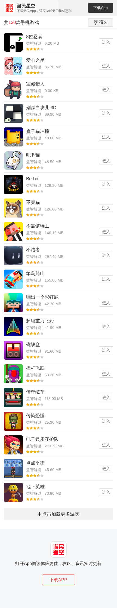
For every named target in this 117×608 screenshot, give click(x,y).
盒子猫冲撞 (37, 131)
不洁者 (33, 249)
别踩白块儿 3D (41, 107)
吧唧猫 (33, 155)
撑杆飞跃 (35, 368)
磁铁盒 (33, 344)
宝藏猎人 (35, 84)
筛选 (103, 22)
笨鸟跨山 (35, 273)
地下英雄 (35, 486)
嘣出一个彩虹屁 (42, 297)
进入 (106, 42)
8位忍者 (34, 36)
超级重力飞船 (40, 320)
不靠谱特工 (37, 226)
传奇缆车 (35, 392)
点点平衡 (35, 463)
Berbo (32, 178)
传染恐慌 (35, 415)
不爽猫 (33, 202)
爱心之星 (35, 60)
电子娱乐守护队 (42, 439)
